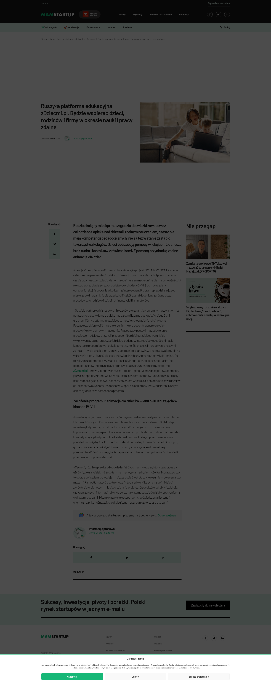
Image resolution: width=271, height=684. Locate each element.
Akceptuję (72, 676)
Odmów (135, 676)
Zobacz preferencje (199, 676)
